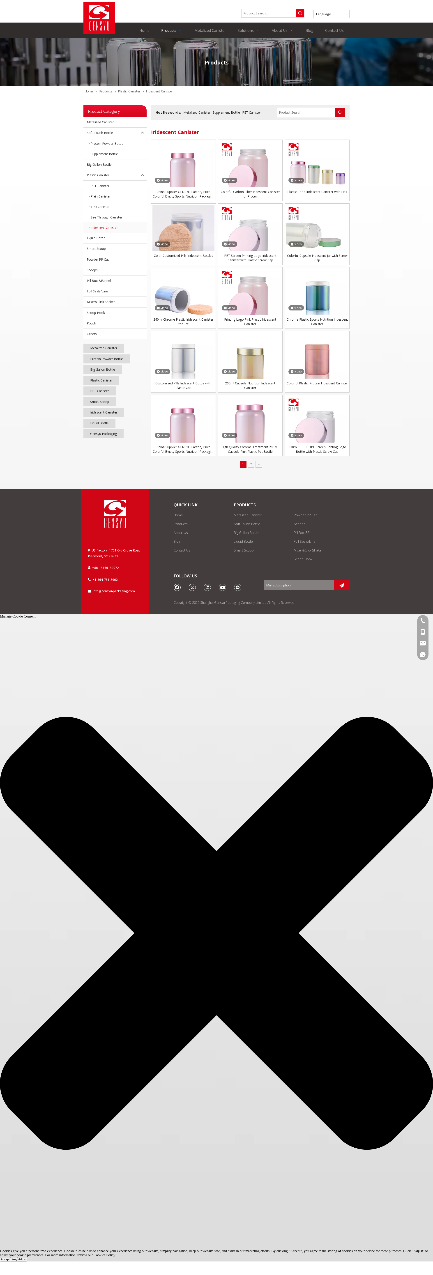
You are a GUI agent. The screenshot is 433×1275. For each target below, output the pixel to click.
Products (181, 523)
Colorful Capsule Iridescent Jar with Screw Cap (317, 257)
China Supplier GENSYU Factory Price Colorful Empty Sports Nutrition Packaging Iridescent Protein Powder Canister (183, 194)
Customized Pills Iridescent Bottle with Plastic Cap (183, 385)
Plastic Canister (98, 175)
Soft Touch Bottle (100, 133)
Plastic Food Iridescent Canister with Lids (317, 192)
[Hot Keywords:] (300, 13)
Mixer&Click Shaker (101, 302)
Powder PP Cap (98, 259)
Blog (177, 541)
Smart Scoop (96, 248)
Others (92, 334)
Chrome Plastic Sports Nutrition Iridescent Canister (317, 321)
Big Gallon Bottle (99, 164)
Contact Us (182, 550)
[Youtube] (222, 587)
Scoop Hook (96, 312)
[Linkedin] (207, 587)
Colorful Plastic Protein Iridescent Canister (317, 383)
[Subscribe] (342, 585)
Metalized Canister (100, 122)
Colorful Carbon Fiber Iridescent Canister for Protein (250, 194)
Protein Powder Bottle (106, 359)
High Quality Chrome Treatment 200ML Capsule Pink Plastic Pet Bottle (250, 449)
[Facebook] (177, 587)
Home (178, 515)
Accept (5, 1259)
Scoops (92, 270)
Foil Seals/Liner (98, 291)
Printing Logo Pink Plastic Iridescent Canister (250, 321)
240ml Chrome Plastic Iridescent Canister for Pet (183, 321)
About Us (181, 532)
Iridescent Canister (103, 412)
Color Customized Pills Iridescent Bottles (183, 255)
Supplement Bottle (226, 112)
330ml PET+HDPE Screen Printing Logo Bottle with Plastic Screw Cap (317, 449)
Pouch (91, 323)
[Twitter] (192, 587)
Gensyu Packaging (103, 434)
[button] (216, 933)
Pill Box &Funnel (99, 280)
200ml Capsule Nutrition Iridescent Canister (250, 385)
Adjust (22, 1259)
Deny (14, 1259)
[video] (183, 171)
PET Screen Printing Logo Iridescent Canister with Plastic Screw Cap (250, 257)
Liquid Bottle (96, 238)
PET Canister (99, 391)
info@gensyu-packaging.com (114, 591)
